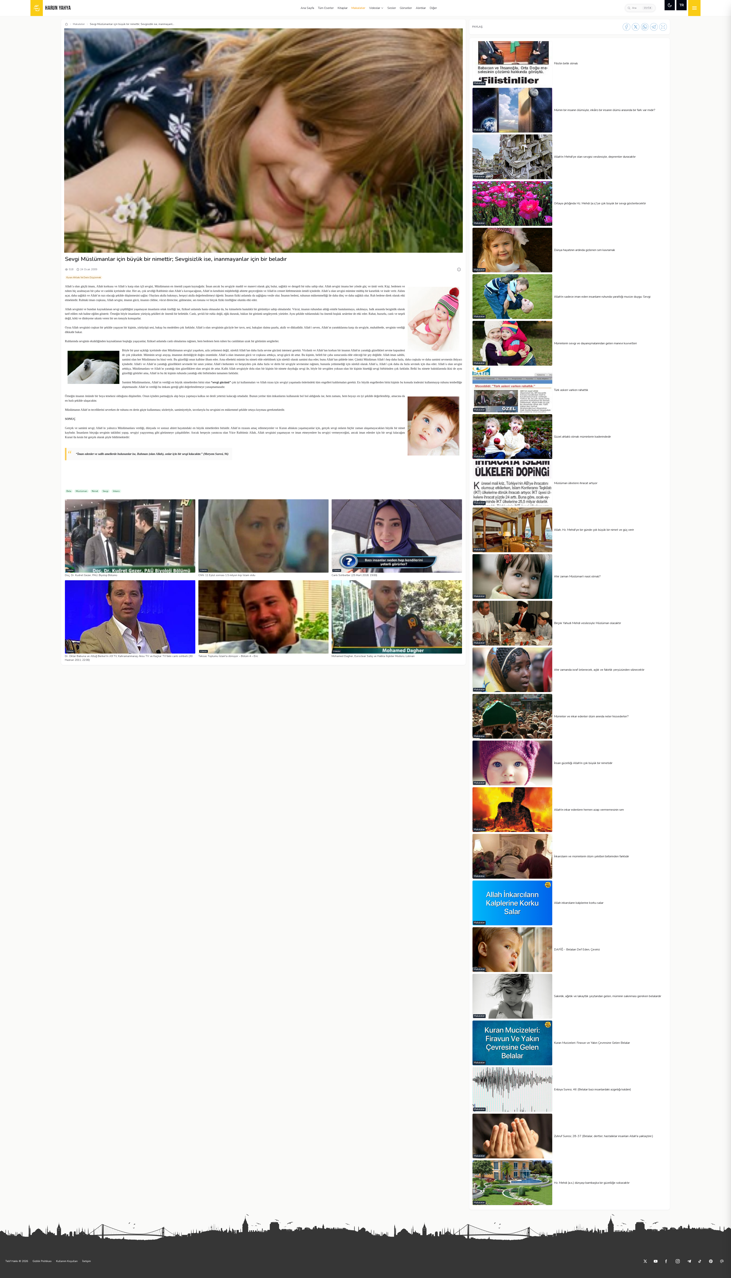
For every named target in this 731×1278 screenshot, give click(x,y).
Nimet (95, 491)
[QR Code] (663, 27)
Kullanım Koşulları (67, 1261)
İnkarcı (116, 491)
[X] (635, 27)
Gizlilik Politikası (42, 1261)
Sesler (391, 8)
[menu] (694, 8)
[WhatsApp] (645, 27)
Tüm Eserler (326, 8)
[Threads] (722, 1261)
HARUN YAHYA (58, 8)
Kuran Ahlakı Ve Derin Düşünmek (83, 277)
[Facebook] (626, 27)
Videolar (374, 8)
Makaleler (358, 8)
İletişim (86, 1261)
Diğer (433, 8)
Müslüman (81, 491)
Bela (68, 491)
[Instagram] (677, 1261)
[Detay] (459, 269)
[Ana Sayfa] (66, 24)
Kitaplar (343, 8)
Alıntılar (421, 8)
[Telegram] (654, 27)
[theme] (670, 5)
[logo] (36, 8)
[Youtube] (655, 1261)
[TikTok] (700, 1261)
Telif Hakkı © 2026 (16, 1261)
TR (681, 5)
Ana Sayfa (307, 8)
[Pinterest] (711, 1261)
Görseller (406, 8)
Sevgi (105, 491)
